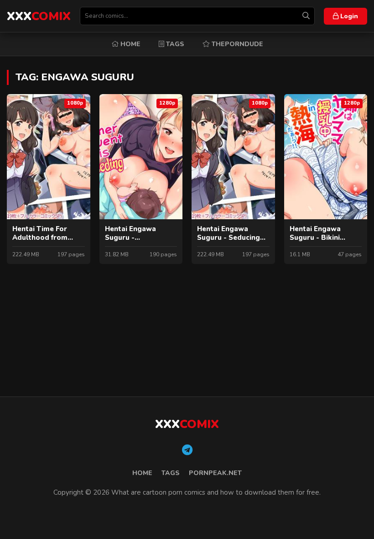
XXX (39, 16)
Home (129, 44)
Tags (174, 44)
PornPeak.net (215, 473)
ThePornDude (236, 44)
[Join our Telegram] (187, 450)
